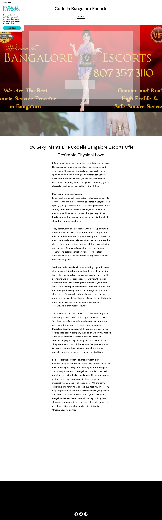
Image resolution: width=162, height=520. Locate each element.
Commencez (11, 28)
